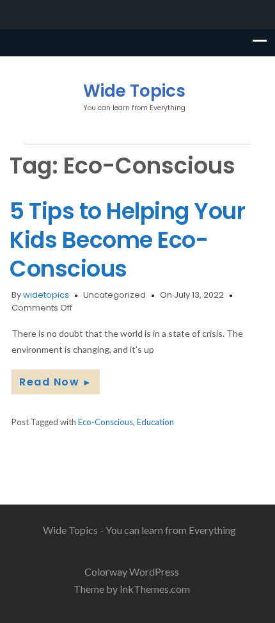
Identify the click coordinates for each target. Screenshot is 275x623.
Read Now (55, 382)
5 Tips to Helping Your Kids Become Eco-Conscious (127, 239)
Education (155, 422)
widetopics (46, 295)
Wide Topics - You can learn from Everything (139, 530)
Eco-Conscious (105, 422)
